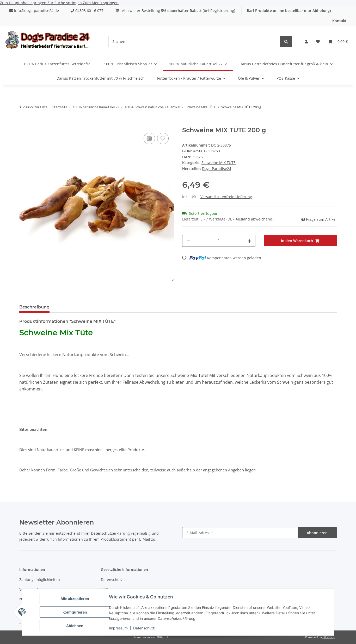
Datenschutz (144, 628)
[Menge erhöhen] (249, 241)
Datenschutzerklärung (110, 533)
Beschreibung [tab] (34, 307)
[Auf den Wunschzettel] (163, 138)
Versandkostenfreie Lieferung (226, 196)
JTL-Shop (329, 637)
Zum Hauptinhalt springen (23, 2)
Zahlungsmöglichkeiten (39, 579)
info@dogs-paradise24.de (36, 10)
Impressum (118, 628)
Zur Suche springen (65, 2)
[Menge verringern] (188, 241)
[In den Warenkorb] (23, 124)
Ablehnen (74, 625)
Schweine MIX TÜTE (218, 162)
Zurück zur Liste (35, 107)
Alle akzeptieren (74, 598)
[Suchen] (286, 41)
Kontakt (339, 20)
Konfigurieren (75, 612)
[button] (306, 42)
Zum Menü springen (101, 2)
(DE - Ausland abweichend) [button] (249, 219)
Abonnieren (317, 532)
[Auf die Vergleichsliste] (149, 138)
